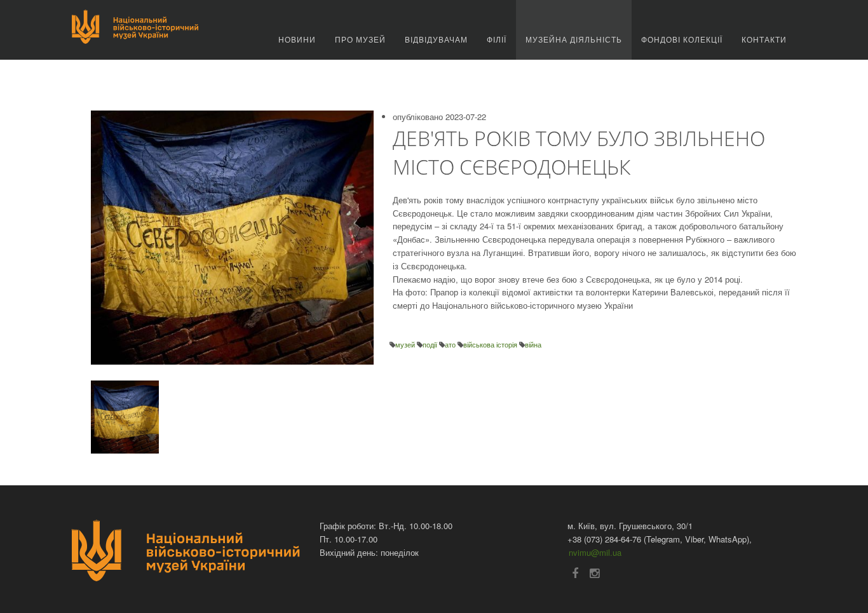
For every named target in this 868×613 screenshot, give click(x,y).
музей (406, 344)
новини (297, 39)
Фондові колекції (681, 39)
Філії (496, 39)
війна (533, 344)
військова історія (491, 344)
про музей (360, 39)
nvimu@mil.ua (595, 552)
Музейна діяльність (574, 39)
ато (451, 344)
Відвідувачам (436, 39)
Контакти (764, 39)
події (431, 344)
